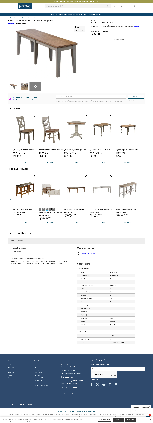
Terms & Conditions (62, 411)
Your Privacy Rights (104, 419)
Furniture (15, 11)
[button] (114, 6)
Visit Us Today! (94, 2)
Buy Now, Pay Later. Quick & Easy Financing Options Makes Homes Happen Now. (76, 14)
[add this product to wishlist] (34, 116)
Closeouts (11, 378)
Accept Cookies (130, 419)
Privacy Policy (72, 411)
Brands (42, 11)
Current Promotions (68, 11)
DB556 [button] (24, 23)
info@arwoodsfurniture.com (73, 373)
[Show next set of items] (143, 139)
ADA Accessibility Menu (89, 411)
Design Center (38, 372)
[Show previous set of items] (10, 139)
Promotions (11, 372)
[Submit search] (107, 6)
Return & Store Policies (41, 385)
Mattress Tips (38, 380)
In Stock (53, 11)
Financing (84, 11)
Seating (24, 17)
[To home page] (25, 6)
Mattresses (29, 11)
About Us (110, 11)
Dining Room (17, 17)
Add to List (80, 31)
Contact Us (137, 11)
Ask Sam (136, 97)
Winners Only (11, 23)
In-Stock (67, 2)
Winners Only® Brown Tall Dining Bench (22, 209)
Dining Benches (32, 17)
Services (97, 11)
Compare (26, 162)
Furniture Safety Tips (40, 378)
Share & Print (80, 27)
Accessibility (80, 411)
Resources (123, 11)
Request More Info (119, 39)
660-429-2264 (70, 370)
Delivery (36, 370)
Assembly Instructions (88, 253)
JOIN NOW (94, 380)
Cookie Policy (75, 421)
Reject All (118, 419)
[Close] (150, 420)
